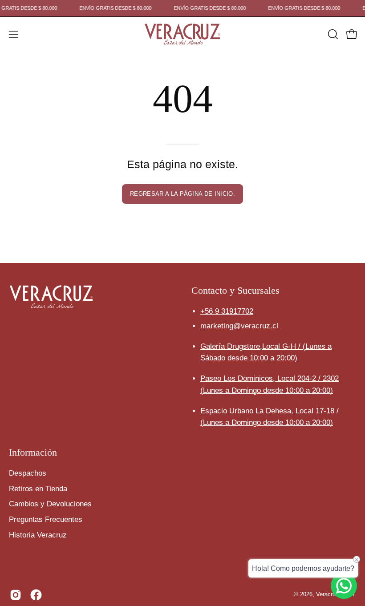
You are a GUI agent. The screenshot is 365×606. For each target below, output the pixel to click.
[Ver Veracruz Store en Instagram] (15, 595)
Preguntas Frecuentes (45, 519)
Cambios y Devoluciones (50, 504)
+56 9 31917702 (226, 311)
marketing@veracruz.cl (239, 326)
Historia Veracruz (38, 534)
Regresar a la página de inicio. (182, 193)
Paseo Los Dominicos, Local (269, 378)
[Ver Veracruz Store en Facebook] (36, 595)
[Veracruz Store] (182, 34)
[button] (332, 34)
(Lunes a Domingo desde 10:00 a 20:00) (266, 390)
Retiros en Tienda (38, 488)
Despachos (27, 473)
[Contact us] (344, 586)
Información (33, 452)
